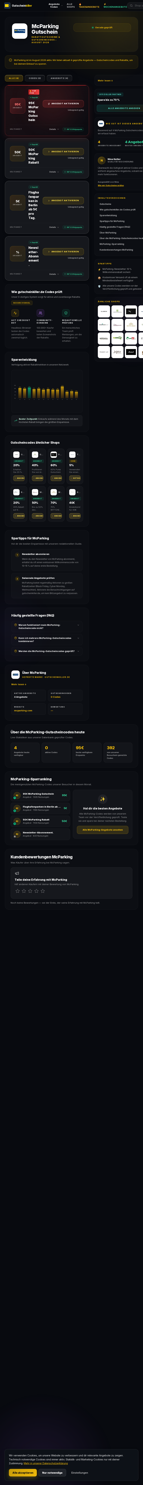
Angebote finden (54, 5)
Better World (23, 492)
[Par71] (131, 338)
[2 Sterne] (24, 891)
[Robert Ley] (104, 352)
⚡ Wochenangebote (115, 5)
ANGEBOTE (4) (59, 78)
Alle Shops (71, 5)
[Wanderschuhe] (117, 325)
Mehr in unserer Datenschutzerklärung (46, 1463)
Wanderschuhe (41, 492)
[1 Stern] (18, 891)
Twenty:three (79, 454)
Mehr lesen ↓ (19, 684)
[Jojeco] (117, 352)
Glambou (23, 454)
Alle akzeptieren (22, 1472)
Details (52, 129)
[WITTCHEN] (131, 325)
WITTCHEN (60, 492)
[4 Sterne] (36, 891)
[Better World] (104, 325)
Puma (60, 454)
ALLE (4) (14, 78)
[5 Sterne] (43, 891)
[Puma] (131, 311)
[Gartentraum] (117, 311)
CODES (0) (35, 78)
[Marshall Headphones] (131, 352)
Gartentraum (41, 454)
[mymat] (117, 338)
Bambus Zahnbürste (79, 492)
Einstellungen (79, 1472)
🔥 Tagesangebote (89, 5)
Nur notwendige (52, 1472)
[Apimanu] (104, 338)
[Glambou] (104, 311)
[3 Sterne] (30, 891)
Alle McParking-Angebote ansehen (103, 829)
